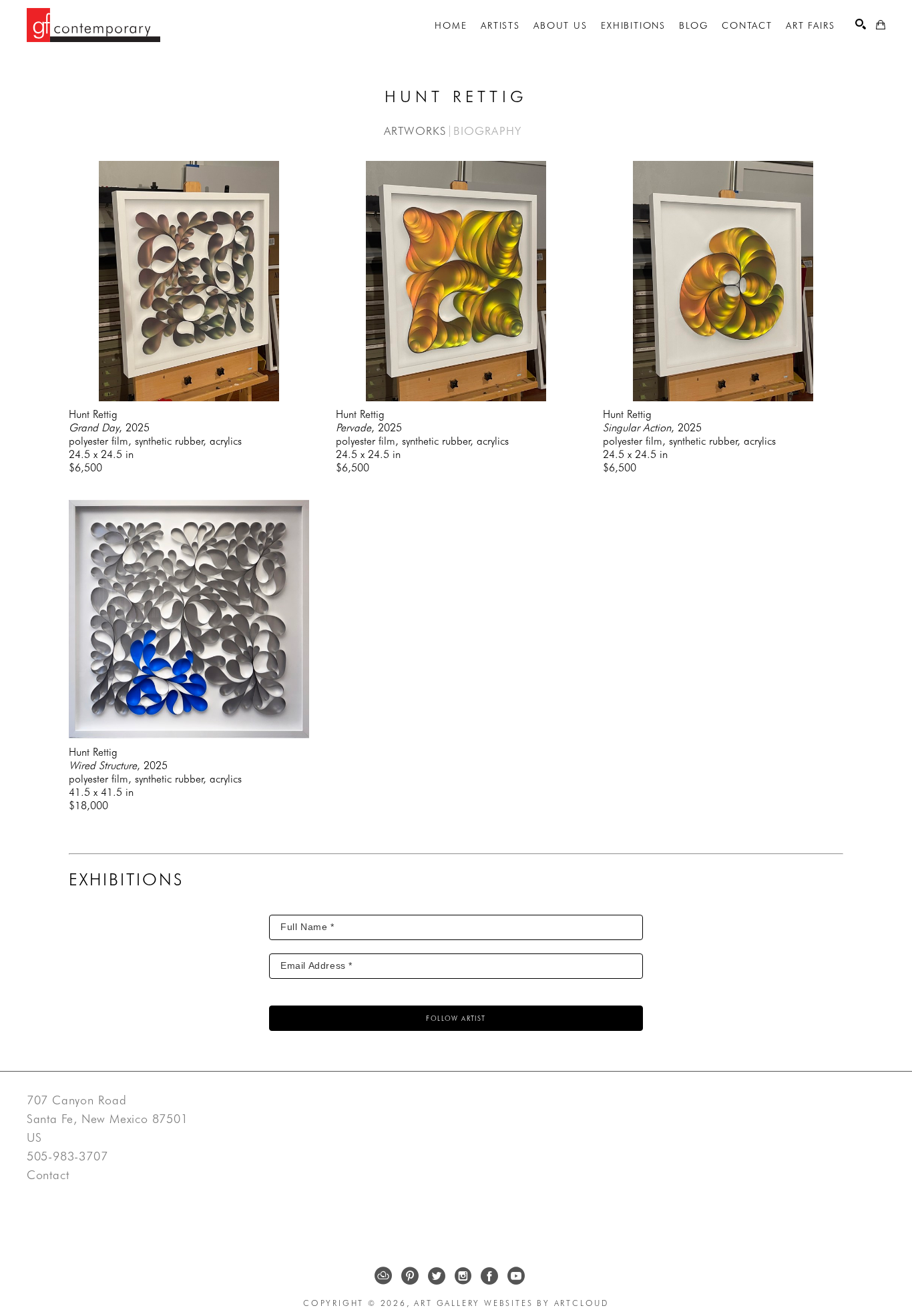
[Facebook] (489, 1276)
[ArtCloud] (383, 1276)
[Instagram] (463, 1276)
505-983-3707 (67, 1156)
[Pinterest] (410, 1276)
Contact (48, 1175)
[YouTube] (516, 1276)
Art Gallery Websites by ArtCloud (511, 1303)
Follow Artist (455, 1018)
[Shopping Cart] (880, 24)
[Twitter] (436, 1276)
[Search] (860, 24)
